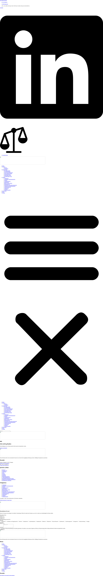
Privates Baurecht (55, 521)
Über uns (3, 166)
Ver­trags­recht (6, 188)
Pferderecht (49, 521)
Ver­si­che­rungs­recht (7, 187)
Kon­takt (3, 192)
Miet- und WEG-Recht (8, 183)
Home (3, 165)
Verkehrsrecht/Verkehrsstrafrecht (9, 186)
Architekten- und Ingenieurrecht (12, 521)
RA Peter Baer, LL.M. (8, 176)
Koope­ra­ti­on (4, 427)
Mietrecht (44, 521)
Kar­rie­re (5, 167)
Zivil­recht (6, 189)
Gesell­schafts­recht (7, 181)
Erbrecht (5, 180)
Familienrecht (25, 521)
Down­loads (6, 168)
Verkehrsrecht (61, 521)
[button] (51, 297)
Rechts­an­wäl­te (4, 169)
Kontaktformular (5, 155)
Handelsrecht (39, 521)
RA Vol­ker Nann (7, 170)
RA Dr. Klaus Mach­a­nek (8, 172)
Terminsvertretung (82, 521)
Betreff (1, 523)
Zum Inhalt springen (3, 0)
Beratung (1, 520)
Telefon (1, 517)
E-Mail (1, 518)
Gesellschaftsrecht (32, 521)
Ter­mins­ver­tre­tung (7, 426)
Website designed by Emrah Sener (6, 500)
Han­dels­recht (6, 182)
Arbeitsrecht (3, 521)
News (3, 191)
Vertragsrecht (75, 521)
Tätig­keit (3, 177)
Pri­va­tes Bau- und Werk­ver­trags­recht (10, 185)
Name (1, 516)
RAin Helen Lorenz (7, 175)
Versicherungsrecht (68, 521)
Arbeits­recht (6, 178)
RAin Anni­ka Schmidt (8, 173)
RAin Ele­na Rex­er (7, 174)
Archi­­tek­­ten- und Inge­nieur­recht (9, 179)
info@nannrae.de (5, 4)
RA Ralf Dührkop (7, 171)
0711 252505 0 (4, 2)
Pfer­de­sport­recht (7, 184)
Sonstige (87, 521)
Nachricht (2, 527)
